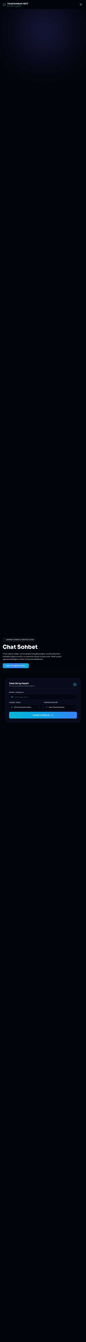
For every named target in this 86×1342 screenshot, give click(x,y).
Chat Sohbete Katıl (16, 666)
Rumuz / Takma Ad (16, 692)
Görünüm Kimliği (51, 702)
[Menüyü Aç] (80, 4)
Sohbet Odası (14, 702)
